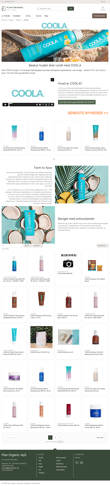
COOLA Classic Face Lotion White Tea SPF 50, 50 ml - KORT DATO (13, 354)
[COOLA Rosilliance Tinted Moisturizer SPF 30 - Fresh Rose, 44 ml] (41, 410)
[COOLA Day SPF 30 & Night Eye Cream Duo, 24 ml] (14, 374)
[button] (17, 15)
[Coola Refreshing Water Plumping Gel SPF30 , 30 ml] (42, 133)
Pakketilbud (60, 470)
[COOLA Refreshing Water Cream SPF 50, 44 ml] (96, 410)
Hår (40, 460)
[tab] (53, 159)
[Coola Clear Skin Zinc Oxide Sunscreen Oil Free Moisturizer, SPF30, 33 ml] (69, 133)
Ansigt (41, 457)
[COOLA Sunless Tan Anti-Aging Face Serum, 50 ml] (96, 337)
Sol (40, 470)
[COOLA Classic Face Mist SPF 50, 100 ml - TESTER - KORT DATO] (14, 264)
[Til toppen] (55, 450)
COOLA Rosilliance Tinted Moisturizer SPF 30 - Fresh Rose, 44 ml (40, 427)
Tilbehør (41, 473)
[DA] (12, 8)
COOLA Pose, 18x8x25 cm (40, 352)
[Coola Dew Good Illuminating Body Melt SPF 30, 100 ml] (14, 133)
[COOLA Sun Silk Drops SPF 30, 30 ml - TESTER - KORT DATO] (41, 264)
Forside (11, 20)
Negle (41, 467)
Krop (40, 464)
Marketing (59, 464)
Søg (71, 8)
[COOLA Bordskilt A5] (69, 261)
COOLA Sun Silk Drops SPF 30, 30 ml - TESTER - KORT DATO (40, 281)
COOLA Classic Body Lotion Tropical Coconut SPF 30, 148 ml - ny (95, 150)
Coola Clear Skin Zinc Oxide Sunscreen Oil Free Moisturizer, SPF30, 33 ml (68, 150)
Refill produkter (61, 467)
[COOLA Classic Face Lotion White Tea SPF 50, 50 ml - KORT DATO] (14, 337)
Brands (18, 20)
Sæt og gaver (61, 457)
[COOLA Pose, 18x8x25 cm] (41, 337)
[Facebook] (77, 463)
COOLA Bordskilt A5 (65, 273)
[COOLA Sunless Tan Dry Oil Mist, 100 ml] (69, 300)
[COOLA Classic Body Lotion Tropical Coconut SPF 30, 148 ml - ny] (96, 133)
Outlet (58, 460)
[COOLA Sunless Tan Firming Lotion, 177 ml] (41, 300)
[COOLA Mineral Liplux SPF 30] (69, 410)
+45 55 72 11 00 (7, 466)
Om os (103, 1)
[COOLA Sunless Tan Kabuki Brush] (96, 264)
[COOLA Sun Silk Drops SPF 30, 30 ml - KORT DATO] (96, 300)
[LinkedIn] (81, 463)
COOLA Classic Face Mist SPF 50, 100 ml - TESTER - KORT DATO (14, 281)
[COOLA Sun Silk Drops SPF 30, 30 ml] (14, 410)
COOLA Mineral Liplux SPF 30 (68, 425)
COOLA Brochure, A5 (65, 352)
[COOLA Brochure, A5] (69, 337)
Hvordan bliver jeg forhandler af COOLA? (77, 102)
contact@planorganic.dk (10, 468)
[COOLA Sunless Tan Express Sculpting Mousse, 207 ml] (14, 300)
